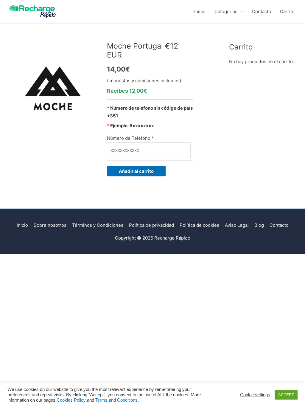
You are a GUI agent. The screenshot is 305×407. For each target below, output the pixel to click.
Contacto (261, 11)
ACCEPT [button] (286, 395)
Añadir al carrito (136, 171)
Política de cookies (199, 225)
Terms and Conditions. (117, 400)
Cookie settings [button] (255, 394)
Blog (259, 225)
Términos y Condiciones (97, 225)
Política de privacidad (151, 225)
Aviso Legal (237, 225)
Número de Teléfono (128, 138)
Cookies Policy (71, 400)
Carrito (287, 11)
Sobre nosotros (50, 225)
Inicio (200, 11)
